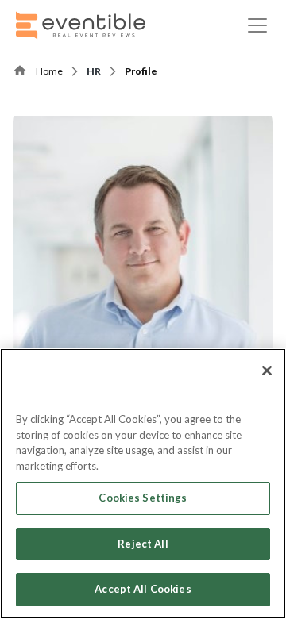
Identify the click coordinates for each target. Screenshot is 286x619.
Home (49, 71)
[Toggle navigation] (257, 25)
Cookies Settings (143, 497)
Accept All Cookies (143, 588)
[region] (143, 483)
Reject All (143, 543)
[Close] (266, 370)
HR (94, 71)
